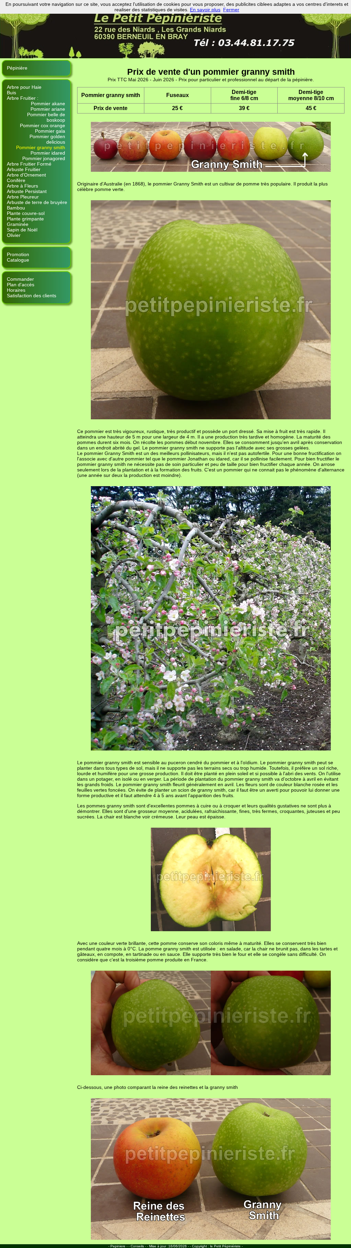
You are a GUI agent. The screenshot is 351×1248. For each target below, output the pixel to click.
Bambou (16, 208)
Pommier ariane (48, 109)
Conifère (16, 180)
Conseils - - (140, 1246)
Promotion (18, 254)
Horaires (16, 290)
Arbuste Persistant (27, 191)
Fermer (231, 9)
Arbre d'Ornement (26, 175)
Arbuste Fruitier (23, 169)
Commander (20, 279)
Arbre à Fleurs (22, 186)
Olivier (14, 235)
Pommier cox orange (42, 125)
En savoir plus (205, 9)
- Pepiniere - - (119, 1246)
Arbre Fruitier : (22, 98)
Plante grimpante (25, 218)
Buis (11, 92)
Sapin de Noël (22, 229)
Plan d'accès (20, 284)
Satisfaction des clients (31, 295)
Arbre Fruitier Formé (29, 164)
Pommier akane (48, 103)
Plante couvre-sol (26, 213)
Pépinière (17, 68)
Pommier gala (50, 131)
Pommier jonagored (43, 158)
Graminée (17, 224)
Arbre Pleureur (23, 197)
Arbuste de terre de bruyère (37, 202)
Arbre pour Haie (24, 87)
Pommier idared (48, 153)
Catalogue (18, 260)
